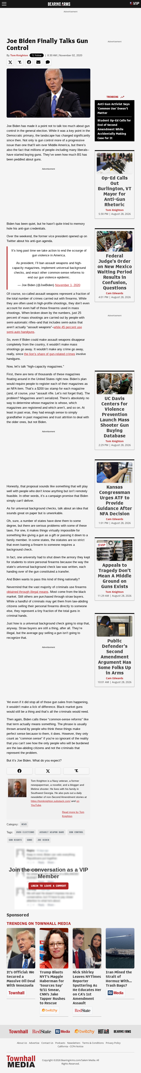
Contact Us (47, 1043)
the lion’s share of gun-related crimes (49, 354)
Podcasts (60, 1043)
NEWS (24, 824)
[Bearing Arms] (59, 3)
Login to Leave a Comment (48, 885)
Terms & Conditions (93, 1043)
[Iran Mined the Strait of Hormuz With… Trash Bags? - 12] (120, 948)
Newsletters (73, 1043)
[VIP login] (134, 4)
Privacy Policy (113, 1043)
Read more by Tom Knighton (73, 814)
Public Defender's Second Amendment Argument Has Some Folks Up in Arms (114, 656)
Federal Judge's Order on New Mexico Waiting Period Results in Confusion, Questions (114, 271)
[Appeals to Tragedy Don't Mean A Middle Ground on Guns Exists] (114, 550)
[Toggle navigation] (4, 4)
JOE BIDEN (43, 840)
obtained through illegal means (27, 592)
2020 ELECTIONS (25, 832)
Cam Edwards (114, 293)
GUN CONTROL (76, 832)
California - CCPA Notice (70, 1046)
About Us (22, 1043)
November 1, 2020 (67, 285)
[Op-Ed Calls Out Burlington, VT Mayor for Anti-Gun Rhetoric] (114, 163)
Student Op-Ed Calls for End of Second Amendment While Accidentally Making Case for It (114, 129)
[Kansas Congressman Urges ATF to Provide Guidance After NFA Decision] (114, 472)
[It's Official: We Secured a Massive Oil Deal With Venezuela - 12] (21, 948)
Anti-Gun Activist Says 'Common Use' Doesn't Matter (113, 108)
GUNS (29, 840)
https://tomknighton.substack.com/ (50, 801)
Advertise (34, 1043)
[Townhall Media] (21, 1061)
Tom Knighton (19, 55)
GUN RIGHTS (15, 840)
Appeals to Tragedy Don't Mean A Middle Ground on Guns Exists (114, 576)
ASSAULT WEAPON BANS (51, 832)
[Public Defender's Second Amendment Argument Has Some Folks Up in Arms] (114, 626)
